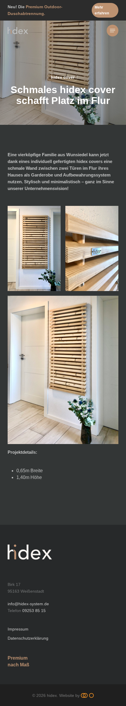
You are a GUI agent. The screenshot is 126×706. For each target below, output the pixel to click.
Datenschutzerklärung (28, 638)
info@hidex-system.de (28, 603)
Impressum (18, 629)
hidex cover (62, 77)
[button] (105, 10)
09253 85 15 (34, 610)
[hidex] (30, 566)
